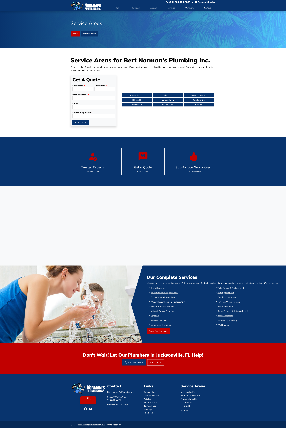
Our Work (189, 8)
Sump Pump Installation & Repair (233, 311)
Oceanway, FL (137, 104)
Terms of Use (150, 406)
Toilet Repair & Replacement (231, 288)
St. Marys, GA (167, 104)
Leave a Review (151, 395)
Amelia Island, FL (137, 95)
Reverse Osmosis (159, 320)
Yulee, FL (198, 104)
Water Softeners (225, 315)
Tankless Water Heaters (229, 302)
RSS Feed (148, 412)
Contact (207, 8)
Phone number (80, 94)
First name (78, 85)
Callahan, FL (168, 95)
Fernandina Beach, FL (199, 95)
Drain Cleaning (158, 288)
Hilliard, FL (136, 100)
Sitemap (148, 409)
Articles (171, 8)
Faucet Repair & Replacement (164, 292)
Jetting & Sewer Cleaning (162, 311)
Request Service (206, 2)
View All (184, 410)
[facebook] (85, 408)
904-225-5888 (135, 362)
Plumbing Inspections (228, 297)
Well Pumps (223, 325)
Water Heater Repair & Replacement (168, 302)
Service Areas (89, 33)
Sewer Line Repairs (227, 306)
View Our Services (158, 331)
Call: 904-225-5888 (179, 2)
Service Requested (82, 112)
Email (76, 103)
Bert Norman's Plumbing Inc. (91, 424)
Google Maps (150, 392)
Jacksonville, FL (167, 100)
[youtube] (90, 408)
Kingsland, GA (199, 100)
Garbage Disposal (226, 292)
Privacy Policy (150, 402)
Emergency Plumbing (228, 320)
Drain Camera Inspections (163, 297)
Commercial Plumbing (161, 325)
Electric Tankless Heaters (162, 306)
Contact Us (155, 362)
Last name (101, 85)
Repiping (155, 315)
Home (118, 8)
